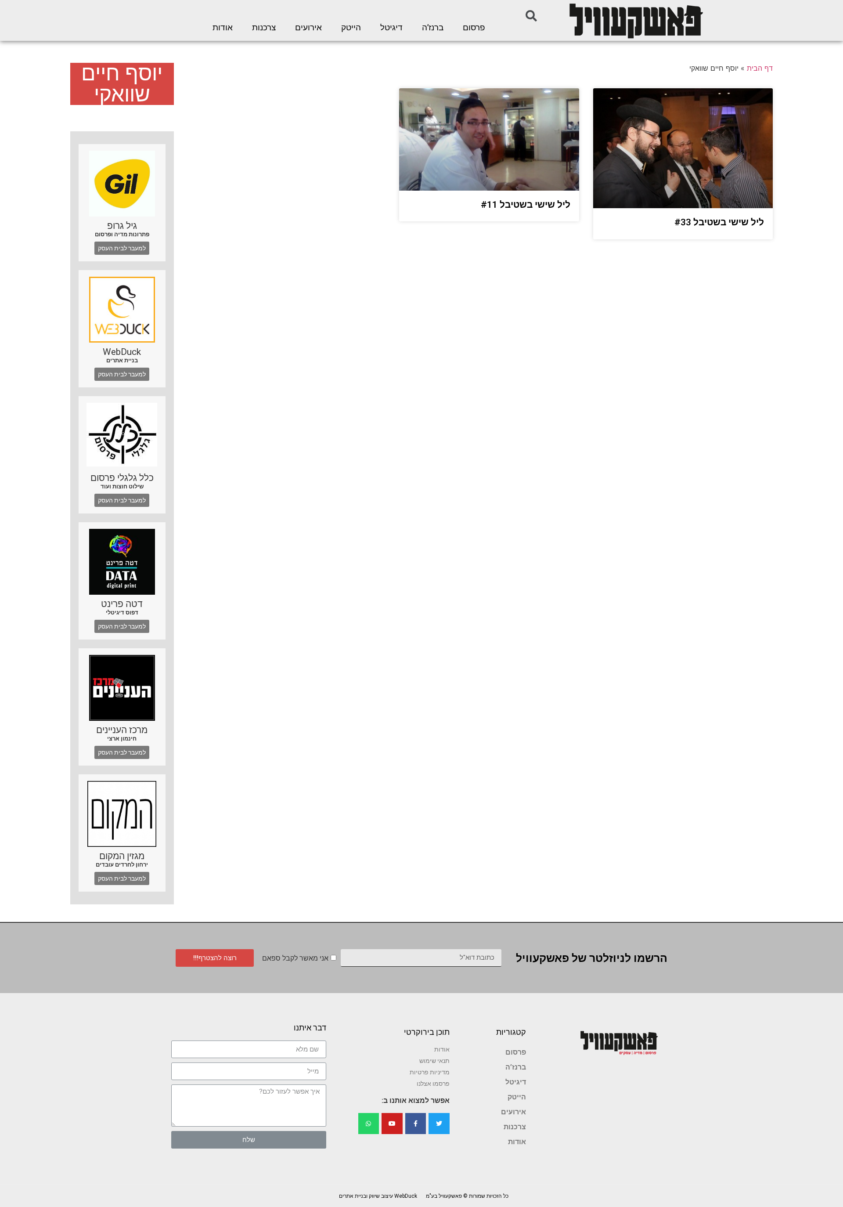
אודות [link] (223, 27)
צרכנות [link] (264, 27)
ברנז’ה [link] (432, 27)
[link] (635, 20)
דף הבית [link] (760, 68)
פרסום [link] (474, 27)
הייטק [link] (351, 27)
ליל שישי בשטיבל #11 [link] (525, 204)
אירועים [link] (308, 27)
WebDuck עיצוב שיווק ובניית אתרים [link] (378, 1196)
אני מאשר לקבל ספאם (295, 958)
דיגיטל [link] (391, 27)
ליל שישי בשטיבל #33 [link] (719, 222)
